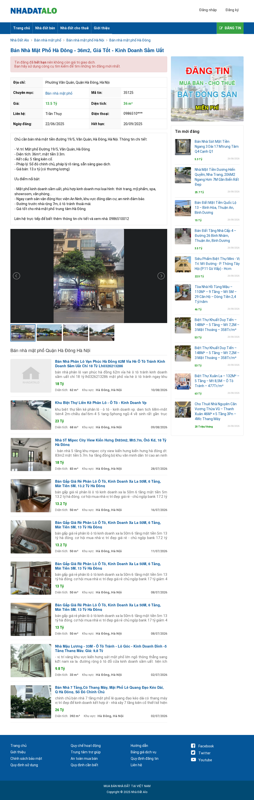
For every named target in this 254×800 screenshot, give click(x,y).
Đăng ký (232, 10)
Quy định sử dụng (24, 765)
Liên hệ (136, 765)
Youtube (205, 760)
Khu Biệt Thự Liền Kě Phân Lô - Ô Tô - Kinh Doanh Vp (101, 402)
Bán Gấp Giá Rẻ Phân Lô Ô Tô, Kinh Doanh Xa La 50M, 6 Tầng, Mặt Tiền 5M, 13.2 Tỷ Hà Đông (108, 483)
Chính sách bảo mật (26, 759)
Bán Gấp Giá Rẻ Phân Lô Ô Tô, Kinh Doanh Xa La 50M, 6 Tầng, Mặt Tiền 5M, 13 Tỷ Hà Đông (108, 524)
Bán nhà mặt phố (58, 93)
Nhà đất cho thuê (74, 28)
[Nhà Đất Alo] (36, 11)
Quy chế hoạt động (86, 746)
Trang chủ (21, 28)
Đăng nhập (208, 10)
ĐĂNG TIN (232, 28)
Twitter (204, 753)
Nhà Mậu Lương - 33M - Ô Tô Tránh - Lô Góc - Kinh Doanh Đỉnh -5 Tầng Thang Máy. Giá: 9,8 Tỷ (111, 648)
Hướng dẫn (139, 746)
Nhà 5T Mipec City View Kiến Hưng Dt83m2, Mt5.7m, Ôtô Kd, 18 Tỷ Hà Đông (110, 442)
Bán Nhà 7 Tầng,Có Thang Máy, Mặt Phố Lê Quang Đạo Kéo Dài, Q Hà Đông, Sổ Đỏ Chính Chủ (109, 689)
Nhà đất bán (45, 28)
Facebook (206, 746)
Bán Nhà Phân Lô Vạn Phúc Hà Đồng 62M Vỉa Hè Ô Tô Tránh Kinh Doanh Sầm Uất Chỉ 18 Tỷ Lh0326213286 (110, 363)
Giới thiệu (102, 28)
